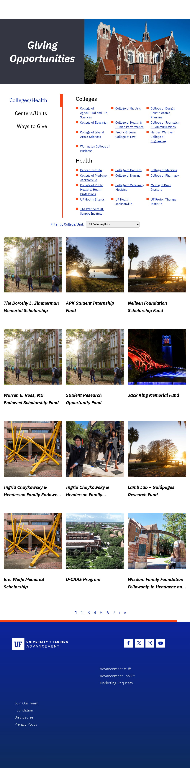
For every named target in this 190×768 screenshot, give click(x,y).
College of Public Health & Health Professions (91, 189)
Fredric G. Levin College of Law (125, 134)
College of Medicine (164, 170)
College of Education (94, 122)
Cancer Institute (91, 170)
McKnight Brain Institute (161, 187)
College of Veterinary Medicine (129, 187)
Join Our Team (26, 703)
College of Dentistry (128, 170)
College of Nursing (127, 175)
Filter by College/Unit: (67, 224)
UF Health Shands (92, 199)
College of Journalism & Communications (165, 125)
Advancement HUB (115, 668)
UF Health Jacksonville (123, 202)
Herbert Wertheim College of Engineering (163, 136)
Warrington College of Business (95, 149)
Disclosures (24, 717)
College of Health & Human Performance (129, 125)
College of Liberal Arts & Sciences (92, 134)
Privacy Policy (25, 724)
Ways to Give (32, 126)
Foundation (23, 710)
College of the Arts (128, 108)
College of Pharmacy (165, 175)
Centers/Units (31, 113)
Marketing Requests (116, 682)
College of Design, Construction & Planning (163, 113)
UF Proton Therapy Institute (163, 202)
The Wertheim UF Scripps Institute (92, 211)
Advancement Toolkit (117, 675)
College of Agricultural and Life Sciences (93, 113)
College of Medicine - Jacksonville (94, 178)
